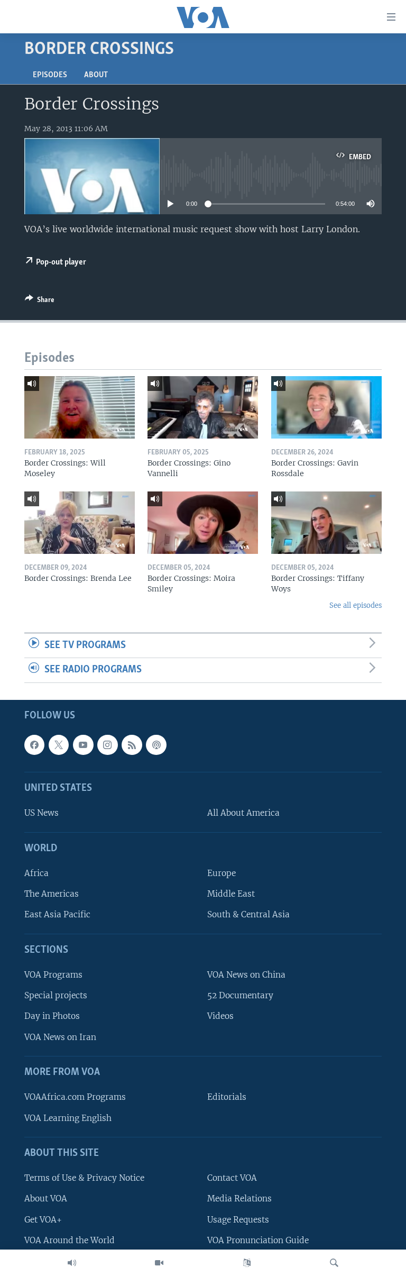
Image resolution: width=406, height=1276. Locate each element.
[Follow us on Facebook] (34, 745)
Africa (36, 873)
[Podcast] (156, 745)
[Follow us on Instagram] (107, 745)
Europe (221, 873)
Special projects (55, 995)
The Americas (51, 894)
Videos (220, 1016)
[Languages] (247, 1263)
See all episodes (355, 605)
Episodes (50, 75)
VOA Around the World (69, 1240)
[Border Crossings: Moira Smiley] (202, 522)
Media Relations (239, 1198)
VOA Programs (53, 975)
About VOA (45, 1198)
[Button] (39, 301)
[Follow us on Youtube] (83, 745)
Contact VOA (232, 1178)
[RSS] (132, 745)
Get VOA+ (43, 1220)
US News (41, 813)
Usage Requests (238, 1220)
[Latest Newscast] (72, 1263)
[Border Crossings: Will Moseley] (79, 407)
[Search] (334, 1263)
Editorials (226, 1097)
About (96, 75)
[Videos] (159, 1263)
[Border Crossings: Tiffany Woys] (326, 522)
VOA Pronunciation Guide (258, 1240)
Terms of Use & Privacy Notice (84, 1178)
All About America (243, 813)
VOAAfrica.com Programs (75, 1097)
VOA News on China (246, 975)
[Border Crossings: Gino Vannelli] (202, 407)
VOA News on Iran (60, 1037)
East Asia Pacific (57, 915)
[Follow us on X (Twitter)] (59, 745)
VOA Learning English (68, 1118)
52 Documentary (240, 995)
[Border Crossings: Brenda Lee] (79, 522)
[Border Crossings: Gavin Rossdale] (326, 407)
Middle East (231, 894)
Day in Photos (52, 1016)
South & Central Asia (248, 915)
